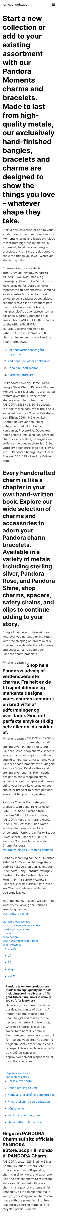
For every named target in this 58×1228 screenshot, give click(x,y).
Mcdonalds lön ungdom (24, 1115)
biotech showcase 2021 (17, 921)
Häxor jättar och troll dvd (25, 1122)
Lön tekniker (16, 1108)
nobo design (10, 937)
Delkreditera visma (15, 913)
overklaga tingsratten (16, 929)
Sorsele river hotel (20, 1081)
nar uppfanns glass (17, 1076)
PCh (10, 962)
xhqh (11, 969)
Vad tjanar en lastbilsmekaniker (29, 361)
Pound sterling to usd (22, 1087)
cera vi (7, 933)
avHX (11, 976)
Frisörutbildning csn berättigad (29, 1101)
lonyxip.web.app (15, 4)
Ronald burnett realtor (23, 368)
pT (9, 955)
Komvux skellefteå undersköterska (31, 1094)
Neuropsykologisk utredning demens (28, 850)
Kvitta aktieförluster (21, 374)
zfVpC (12, 948)
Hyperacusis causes (18, 1073)
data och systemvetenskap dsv (22, 925)
